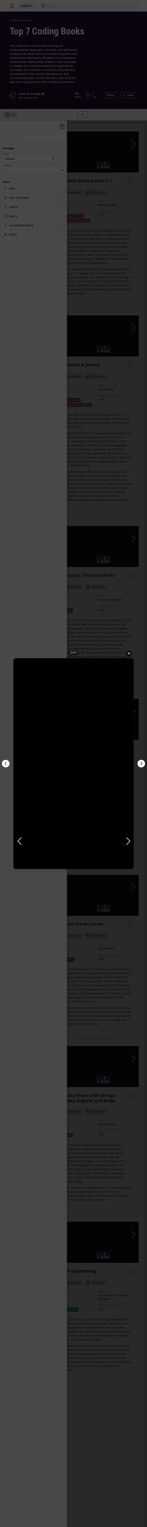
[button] (73, 841)
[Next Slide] (128, 841)
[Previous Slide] (19, 841)
